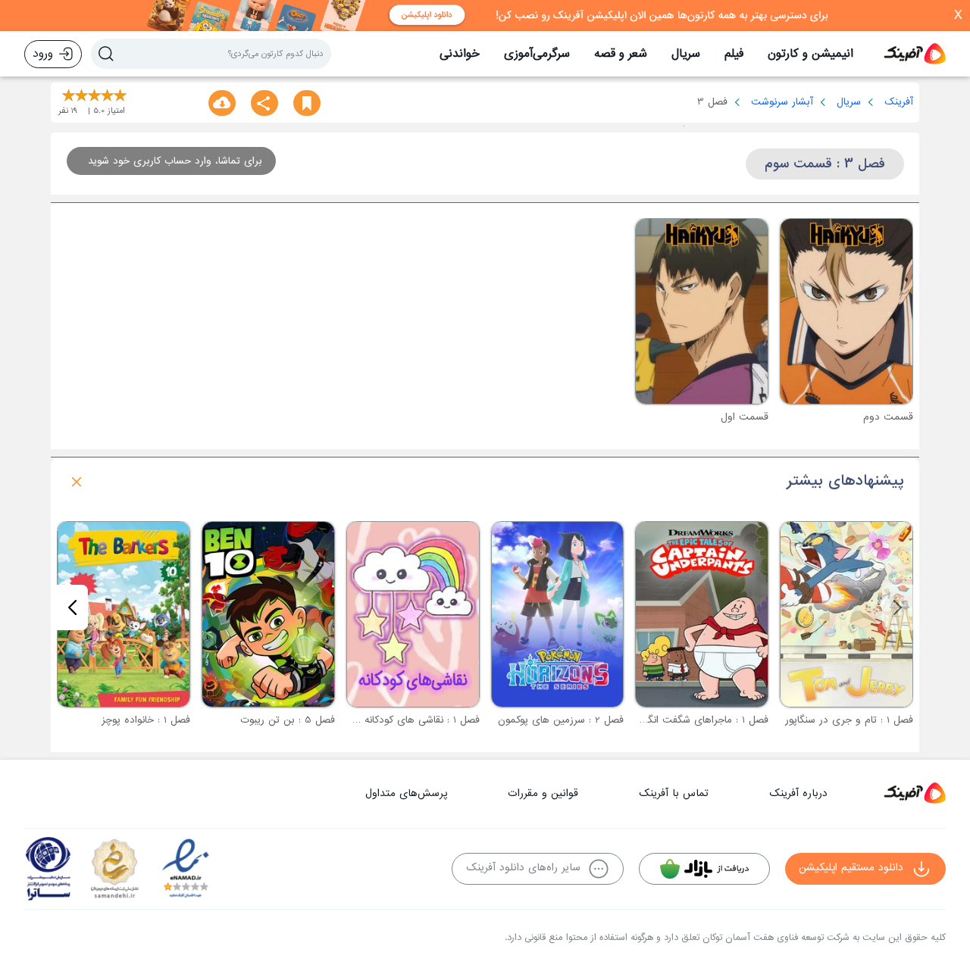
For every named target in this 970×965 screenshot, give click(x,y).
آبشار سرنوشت (782, 102)
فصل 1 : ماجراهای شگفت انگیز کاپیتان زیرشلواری (665, 720)
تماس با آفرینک (674, 793)
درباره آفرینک (798, 793)
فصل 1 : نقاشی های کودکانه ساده (410, 720)
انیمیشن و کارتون (810, 54)
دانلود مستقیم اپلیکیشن (851, 868)
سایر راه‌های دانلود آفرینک (523, 868)
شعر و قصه (620, 54)
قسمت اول (744, 417)
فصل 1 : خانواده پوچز (146, 720)
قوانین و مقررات (543, 793)
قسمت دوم (888, 417)
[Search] (106, 53)
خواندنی (460, 54)
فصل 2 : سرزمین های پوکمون (561, 720)
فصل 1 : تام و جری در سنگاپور (849, 720)
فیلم (733, 54)
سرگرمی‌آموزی (537, 54)
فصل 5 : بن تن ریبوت (287, 720)
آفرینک (898, 102)
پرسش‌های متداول (406, 793)
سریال (685, 54)
